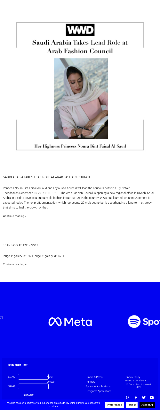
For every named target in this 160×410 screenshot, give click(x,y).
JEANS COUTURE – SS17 (20, 245)
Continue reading (13, 215)
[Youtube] (151, 397)
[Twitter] (143, 397)
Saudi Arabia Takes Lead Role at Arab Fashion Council (47, 177)
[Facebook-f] (135, 397)
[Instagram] (127, 397)
